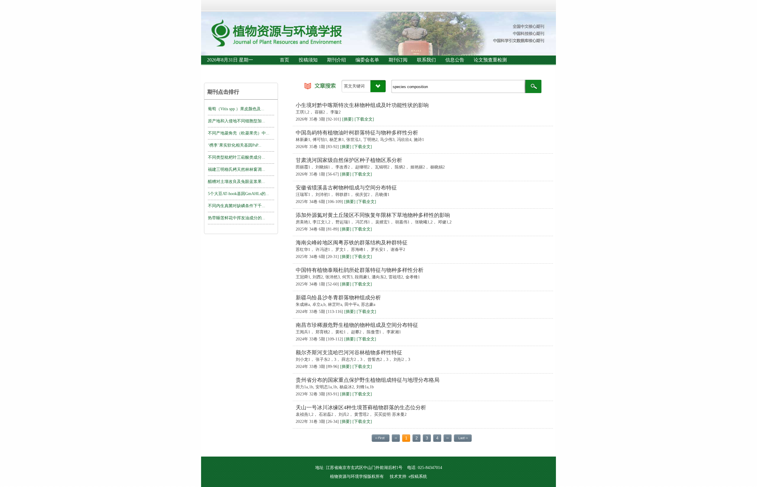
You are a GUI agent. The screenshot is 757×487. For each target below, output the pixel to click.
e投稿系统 (418, 476)
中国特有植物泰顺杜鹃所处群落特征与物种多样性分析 (359, 270)
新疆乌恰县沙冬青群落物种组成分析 (338, 298)
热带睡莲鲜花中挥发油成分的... (236, 218)
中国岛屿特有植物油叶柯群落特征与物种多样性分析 (357, 133)
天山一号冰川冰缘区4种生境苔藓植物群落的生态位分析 (361, 407)
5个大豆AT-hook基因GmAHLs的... (238, 193)
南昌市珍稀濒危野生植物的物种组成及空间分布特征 (357, 325)
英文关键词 (354, 86)
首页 (284, 59)
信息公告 (454, 59)
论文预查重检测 (490, 59)
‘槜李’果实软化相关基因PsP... (234, 145)
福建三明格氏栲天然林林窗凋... (236, 169)
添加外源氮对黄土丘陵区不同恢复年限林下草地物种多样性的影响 (373, 215)
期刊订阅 (398, 59)
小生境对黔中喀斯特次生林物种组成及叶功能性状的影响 (362, 105)
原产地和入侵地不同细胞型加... (236, 121)
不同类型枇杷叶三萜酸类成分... (236, 157)
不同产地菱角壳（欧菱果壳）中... (238, 133)
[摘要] (347, 119)
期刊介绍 (336, 59)
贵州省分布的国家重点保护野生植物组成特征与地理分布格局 (367, 380)
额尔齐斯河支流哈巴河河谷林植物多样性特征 (349, 352)
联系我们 (426, 59)
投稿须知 (308, 59)
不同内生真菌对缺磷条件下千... (236, 206)
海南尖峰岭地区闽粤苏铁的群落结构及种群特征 (351, 243)
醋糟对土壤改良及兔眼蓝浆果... (236, 181)
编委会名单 (367, 59)
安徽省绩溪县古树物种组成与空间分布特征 (346, 188)
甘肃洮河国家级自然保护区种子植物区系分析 (349, 160)
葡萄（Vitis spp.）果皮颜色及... (236, 109)
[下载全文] (364, 119)
